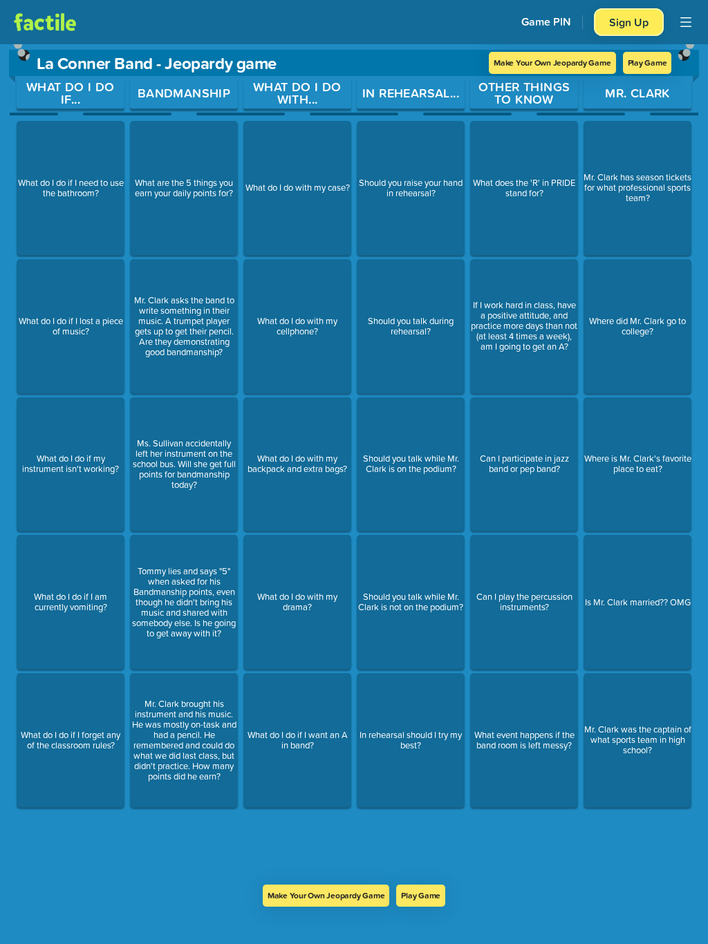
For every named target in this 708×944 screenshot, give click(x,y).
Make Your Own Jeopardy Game (552, 62)
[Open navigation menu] (686, 22)
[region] (354, 464)
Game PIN (546, 21)
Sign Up (629, 22)
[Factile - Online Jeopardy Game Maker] (45, 22)
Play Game (647, 62)
